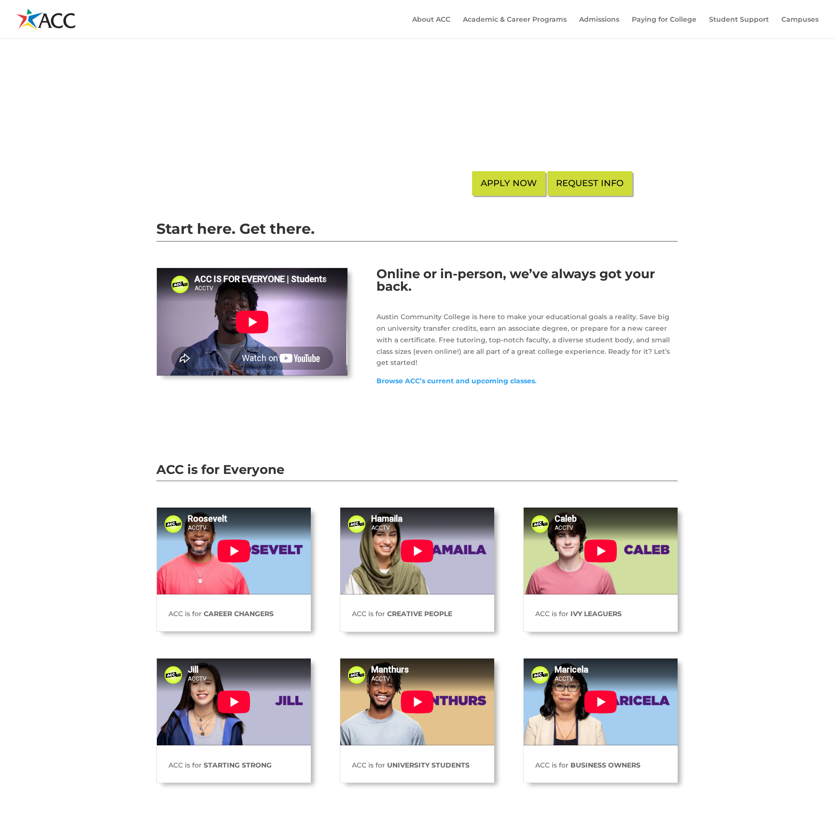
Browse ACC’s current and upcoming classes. (457, 381)
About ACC (431, 20)
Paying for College (664, 20)
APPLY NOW (509, 183)
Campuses (800, 20)
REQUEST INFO (590, 183)
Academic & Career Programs (515, 20)
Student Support (739, 20)
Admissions (599, 20)
